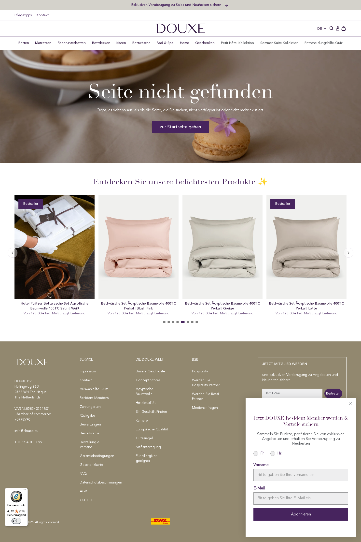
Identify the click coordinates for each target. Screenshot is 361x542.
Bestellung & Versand (90, 444)
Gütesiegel (144, 438)
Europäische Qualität (152, 429)
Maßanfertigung (148, 447)
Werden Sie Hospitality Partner (206, 383)
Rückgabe (87, 415)
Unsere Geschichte (150, 371)
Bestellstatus (89, 433)
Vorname (261, 465)
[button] (332, 28)
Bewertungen (90, 424)
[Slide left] (348, 253)
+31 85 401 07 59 (28, 442)
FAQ (83, 473)
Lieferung (77, 313)
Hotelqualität (146, 403)
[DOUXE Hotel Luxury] (180, 28)
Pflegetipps (23, 15)
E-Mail (259, 488)
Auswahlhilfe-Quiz (94, 389)
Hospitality (200, 371)
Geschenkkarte (91, 465)
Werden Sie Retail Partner (206, 396)
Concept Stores (148, 380)
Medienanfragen (205, 408)
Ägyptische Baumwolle (144, 391)
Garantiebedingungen (96, 456)
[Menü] (25, 491)
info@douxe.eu (26, 431)
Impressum (88, 371)
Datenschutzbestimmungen (96, 482)
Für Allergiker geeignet (146, 458)
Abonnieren (301, 514)
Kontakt (43, 15)
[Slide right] (12, 253)
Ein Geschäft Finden (151, 411)
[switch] (16, 521)
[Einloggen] (338, 28)
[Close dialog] (350, 404)
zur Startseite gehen (180, 127)
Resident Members (94, 398)
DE (319, 28)
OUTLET (86, 500)
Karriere (142, 420)
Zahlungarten (90, 407)
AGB (83, 491)
